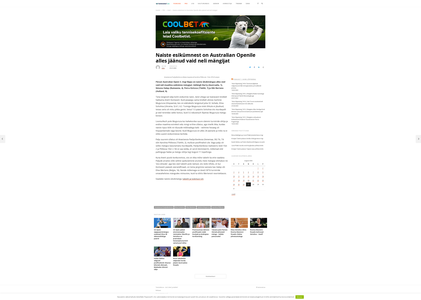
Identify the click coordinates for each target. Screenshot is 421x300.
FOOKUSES (177, 3)
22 (258, 180)
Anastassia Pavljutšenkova (164, 207)
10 (234, 176)
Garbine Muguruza (203, 207)
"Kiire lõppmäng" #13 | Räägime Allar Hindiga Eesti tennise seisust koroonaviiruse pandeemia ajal (248, 110)
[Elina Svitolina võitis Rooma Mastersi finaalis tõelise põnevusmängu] (239, 219)
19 (243, 180)
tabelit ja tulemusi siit (193, 179)
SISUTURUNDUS (203, 3)
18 (239, 180)
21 (253, 180)
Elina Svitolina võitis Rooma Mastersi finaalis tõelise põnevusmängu (238, 233)
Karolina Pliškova (218, 207)
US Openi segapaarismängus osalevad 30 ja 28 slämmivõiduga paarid (161, 234)
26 (243, 184)
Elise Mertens (190, 207)
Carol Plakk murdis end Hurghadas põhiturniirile (247, 145)
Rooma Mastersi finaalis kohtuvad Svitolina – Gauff (256, 232)
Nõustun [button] (299, 297)
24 (234, 184)
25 (239, 184)
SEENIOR (216, 3)
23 (263, 180)
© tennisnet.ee (260, 287)
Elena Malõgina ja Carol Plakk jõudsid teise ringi (247, 135)
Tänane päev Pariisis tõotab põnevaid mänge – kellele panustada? (219, 233)
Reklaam (158, 290)
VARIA (248, 3)
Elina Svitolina (179, 207)
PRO (186, 3)
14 (253, 176)
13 (248, 176)
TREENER (239, 3)
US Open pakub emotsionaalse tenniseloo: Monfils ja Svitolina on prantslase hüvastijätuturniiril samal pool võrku (181, 236)
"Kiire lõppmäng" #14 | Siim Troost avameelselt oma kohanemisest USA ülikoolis (247, 102)
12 (243, 176)
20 (248, 180)
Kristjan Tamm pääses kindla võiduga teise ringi (247, 138)
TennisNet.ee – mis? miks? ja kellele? (167, 287)
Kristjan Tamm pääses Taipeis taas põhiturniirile (247, 149)
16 (263, 176)
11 (239, 176)
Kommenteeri (210, 276)
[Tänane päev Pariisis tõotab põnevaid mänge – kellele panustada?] (220, 219)
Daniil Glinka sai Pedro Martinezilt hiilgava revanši (248, 142)
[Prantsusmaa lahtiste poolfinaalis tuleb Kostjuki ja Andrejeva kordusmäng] (200, 219)
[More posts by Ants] (158, 66)
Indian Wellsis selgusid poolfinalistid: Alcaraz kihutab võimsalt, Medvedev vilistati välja (162, 263)
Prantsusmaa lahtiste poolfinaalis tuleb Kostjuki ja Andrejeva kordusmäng (200, 233)
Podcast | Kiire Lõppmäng (244, 79)
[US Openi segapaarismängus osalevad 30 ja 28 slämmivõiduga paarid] (162, 219)
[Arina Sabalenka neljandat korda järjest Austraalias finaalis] (181, 248)
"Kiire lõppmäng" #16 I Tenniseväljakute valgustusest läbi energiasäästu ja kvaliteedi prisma (246, 86)
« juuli (233, 194)
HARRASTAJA (227, 3)
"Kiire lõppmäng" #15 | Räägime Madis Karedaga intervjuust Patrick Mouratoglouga (247, 95)
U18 (192, 3)
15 (258, 176)
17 (234, 180)
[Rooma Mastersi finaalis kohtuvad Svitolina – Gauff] (258, 219)
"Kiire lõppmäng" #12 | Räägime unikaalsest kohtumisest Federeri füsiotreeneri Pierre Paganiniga (246, 119)
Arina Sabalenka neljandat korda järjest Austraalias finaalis (180, 261)
